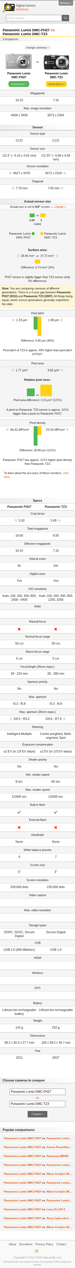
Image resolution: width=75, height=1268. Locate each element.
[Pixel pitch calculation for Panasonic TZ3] (62, 319)
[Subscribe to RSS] (36, 1251)
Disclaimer (25, 1244)
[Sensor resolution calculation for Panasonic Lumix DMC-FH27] (10, 172)
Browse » (66, 2)
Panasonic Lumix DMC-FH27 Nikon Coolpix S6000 (39, 1173)
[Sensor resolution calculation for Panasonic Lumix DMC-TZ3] (65, 172)
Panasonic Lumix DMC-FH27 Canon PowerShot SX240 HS (39, 1147)
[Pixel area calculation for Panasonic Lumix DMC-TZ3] (62, 370)
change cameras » (37, 47)
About (12, 1244)
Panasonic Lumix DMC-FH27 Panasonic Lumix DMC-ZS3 (39, 1200)
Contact (61, 1244)
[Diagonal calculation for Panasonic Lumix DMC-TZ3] (62, 188)
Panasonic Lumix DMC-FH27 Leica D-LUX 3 (34, 1209)
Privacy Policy (44, 1244)
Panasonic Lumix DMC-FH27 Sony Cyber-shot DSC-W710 (39, 1218)
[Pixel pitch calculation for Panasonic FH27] (13, 319)
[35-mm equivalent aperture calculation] (11, 718)
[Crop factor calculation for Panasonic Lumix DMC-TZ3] (59, 520)
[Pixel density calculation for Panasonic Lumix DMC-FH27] (7, 429)
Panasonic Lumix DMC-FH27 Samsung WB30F (36, 1156)
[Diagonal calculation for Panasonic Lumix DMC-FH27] (13, 188)
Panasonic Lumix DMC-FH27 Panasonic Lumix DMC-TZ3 (39, 1138)
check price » (19, 84)
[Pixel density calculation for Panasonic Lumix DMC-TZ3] (67, 429)
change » (60, 206)
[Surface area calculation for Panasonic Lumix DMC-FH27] (18, 255)
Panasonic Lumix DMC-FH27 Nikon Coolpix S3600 (39, 1227)
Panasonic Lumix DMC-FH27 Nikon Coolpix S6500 (39, 1191)
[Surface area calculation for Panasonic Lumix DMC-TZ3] (57, 255)
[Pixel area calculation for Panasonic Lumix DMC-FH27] (13, 370)
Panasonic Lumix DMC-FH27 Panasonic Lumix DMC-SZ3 (39, 1164)
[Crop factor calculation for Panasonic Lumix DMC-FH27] (16, 520)
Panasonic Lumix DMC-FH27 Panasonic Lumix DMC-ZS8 (39, 1182)
